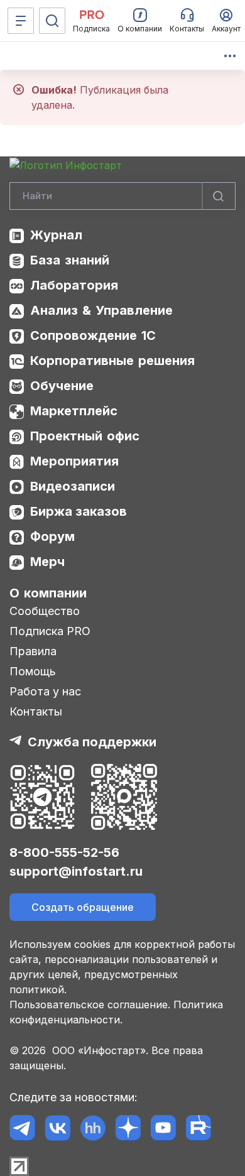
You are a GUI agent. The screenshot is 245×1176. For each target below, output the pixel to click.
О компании (48, 593)
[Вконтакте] (57, 1128)
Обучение (62, 385)
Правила (33, 651)
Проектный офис (84, 436)
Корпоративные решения (112, 360)
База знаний (69, 260)
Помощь (32, 671)
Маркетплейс (73, 410)
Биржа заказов (78, 511)
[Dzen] (128, 1128)
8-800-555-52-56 (64, 852)
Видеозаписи (72, 486)
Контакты (35, 711)
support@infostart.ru (76, 871)
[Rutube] (198, 1128)
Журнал (56, 234)
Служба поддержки (92, 741)
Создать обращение (82, 907)
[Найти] (219, 196)
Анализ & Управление (101, 310)
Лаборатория (74, 285)
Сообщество (44, 611)
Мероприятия (74, 461)
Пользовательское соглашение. (89, 1004)
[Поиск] (52, 21)
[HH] (93, 1128)
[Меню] (21, 21)
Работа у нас (45, 691)
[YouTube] (163, 1128)
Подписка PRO (49, 631)
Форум (52, 536)
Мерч (47, 561)
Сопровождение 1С (93, 335)
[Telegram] (22, 1128)
